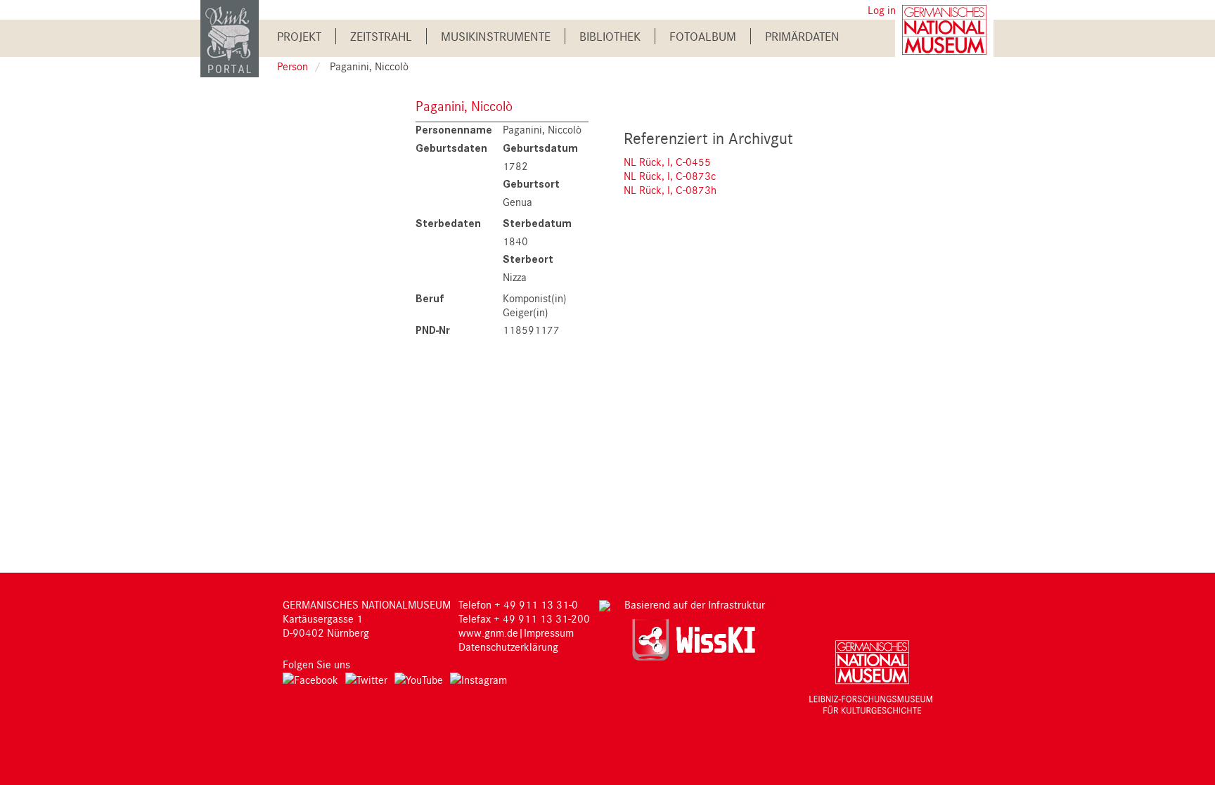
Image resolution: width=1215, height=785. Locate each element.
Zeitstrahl (381, 36)
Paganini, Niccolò (464, 106)
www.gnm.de (488, 632)
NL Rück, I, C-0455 (667, 162)
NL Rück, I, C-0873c (670, 176)
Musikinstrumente (496, 36)
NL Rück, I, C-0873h (670, 190)
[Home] (229, 37)
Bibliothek (610, 36)
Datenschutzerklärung (508, 647)
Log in (882, 10)
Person (292, 66)
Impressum (549, 632)
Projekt (299, 36)
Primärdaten (802, 36)
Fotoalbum (702, 36)
